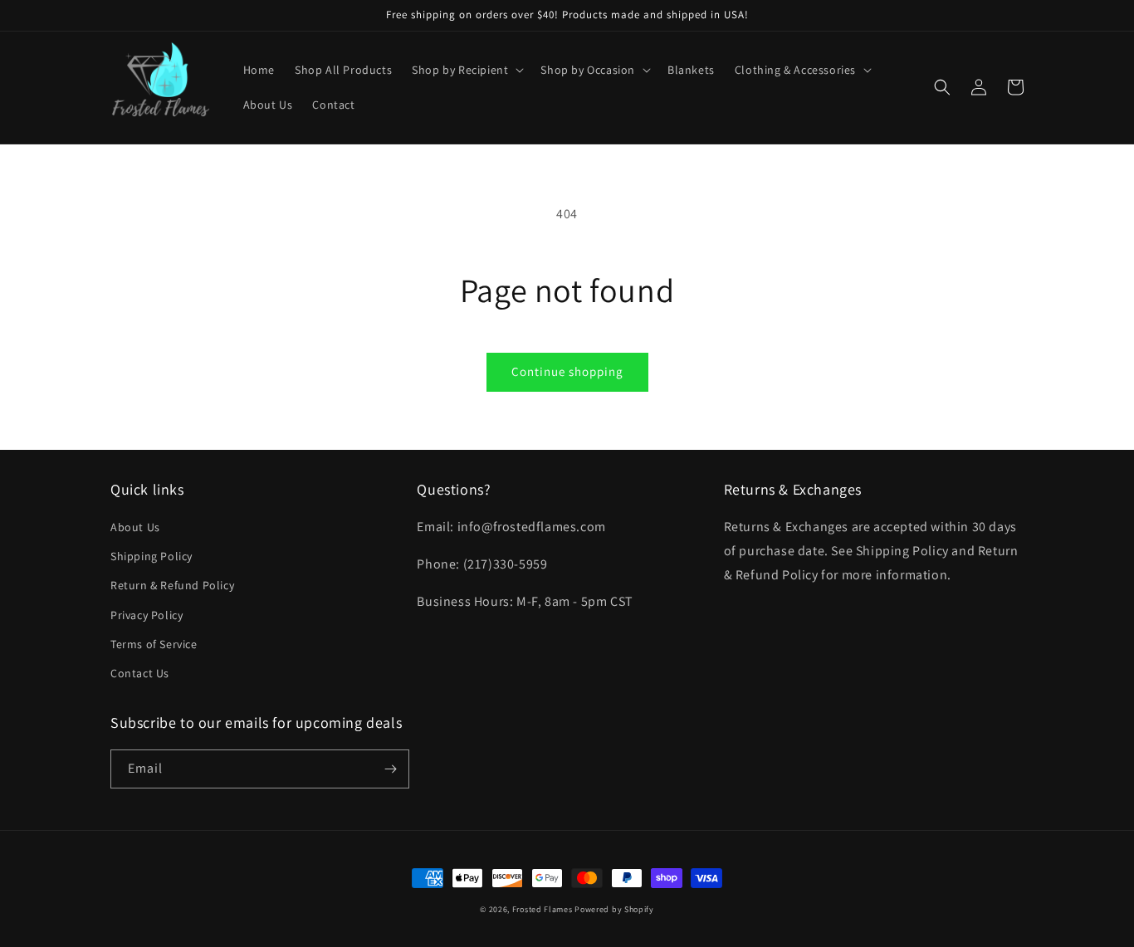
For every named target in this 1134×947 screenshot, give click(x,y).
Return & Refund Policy (172, 585)
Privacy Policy (146, 615)
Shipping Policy (151, 556)
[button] (466, 69)
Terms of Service (154, 644)
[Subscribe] (390, 768)
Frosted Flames (542, 909)
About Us (135, 527)
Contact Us (139, 673)
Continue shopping (567, 371)
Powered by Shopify (614, 909)
